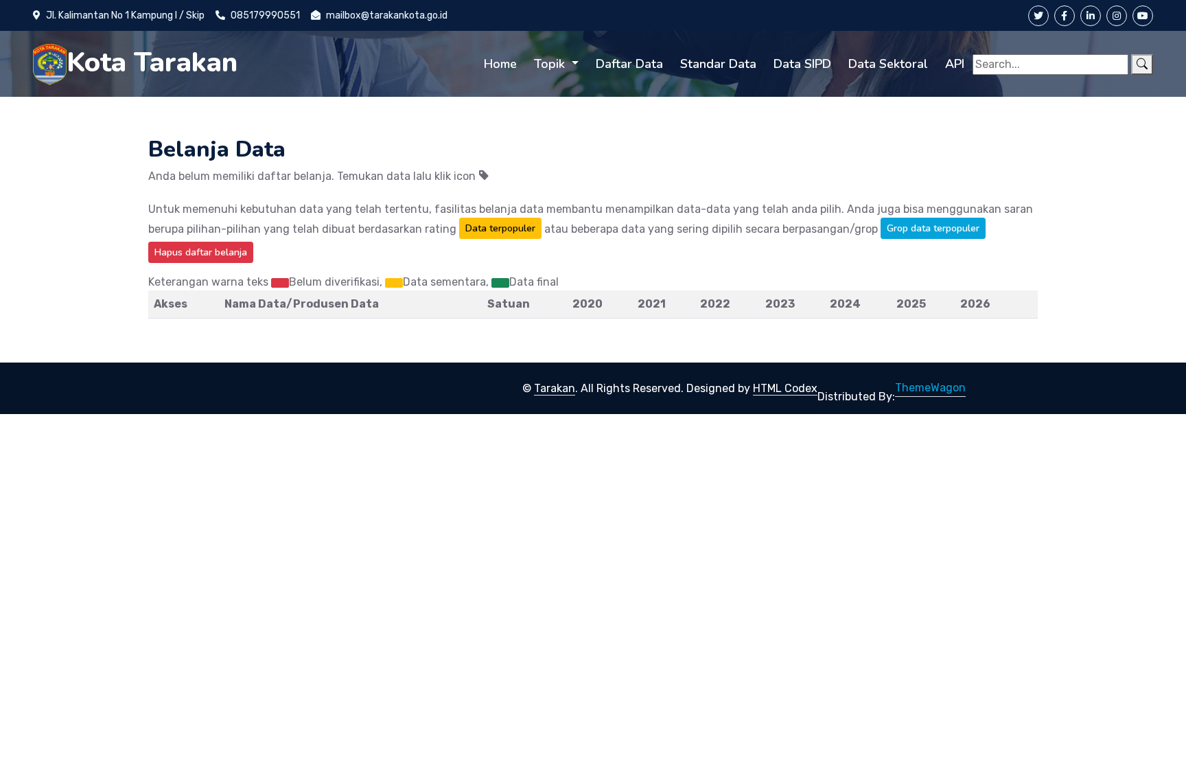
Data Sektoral (888, 64)
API (954, 64)
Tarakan (554, 388)
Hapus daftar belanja (200, 252)
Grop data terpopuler (933, 228)
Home (500, 64)
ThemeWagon (930, 387)
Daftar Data (629, 64)
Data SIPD (802, 64)
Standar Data (718, 64)
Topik (551, 64)
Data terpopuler (500, 228)
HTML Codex (785, 388)
